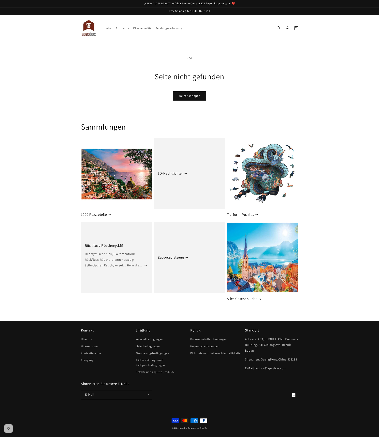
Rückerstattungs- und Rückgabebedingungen (150, 362)
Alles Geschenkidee (242, 298)
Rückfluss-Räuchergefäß (104, 245)
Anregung (87, 360)
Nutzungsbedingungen (204, 346)
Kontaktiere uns (91, 353)
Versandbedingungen (149, 339)
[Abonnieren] (147, 394)
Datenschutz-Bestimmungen (208, 339)
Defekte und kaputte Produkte (155, 372)
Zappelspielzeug (171, 257)
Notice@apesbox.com (270, 368)
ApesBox (184, 428)
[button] (122, 28)
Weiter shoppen (189, 96)
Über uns (87, 339)
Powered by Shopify (197, 428)
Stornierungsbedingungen (152, 353)
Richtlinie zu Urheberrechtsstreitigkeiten (216, 353)
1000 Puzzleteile (94, 214)
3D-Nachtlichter (170, 173)
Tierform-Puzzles (240, 214)
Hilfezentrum (89, 346)
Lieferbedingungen (148, 346)
